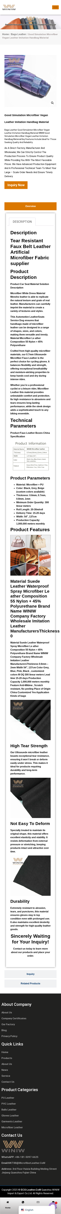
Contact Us (7, 1081)
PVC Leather (8, 1103)
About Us (6, 1012)
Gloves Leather (10, 1115)
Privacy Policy (9, 1036)
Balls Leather (8, 1109)
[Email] (38, 1202)
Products (6, 1058)
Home (5, 34)
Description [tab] (22, 221)
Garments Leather (11, 1121)
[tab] (30, 206)
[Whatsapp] (23, 1202)
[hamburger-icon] (55, 7)
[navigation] (37, 1210)
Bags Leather (18, 34)
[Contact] (53, 1202)
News (4, 1069)
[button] (52, 103)
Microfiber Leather (12, 1127)
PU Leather (7, 1097)
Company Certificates (13, 1018)
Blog (4, 1030)
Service (5, 1075)
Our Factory (8, 1024)
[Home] (8, 1202)
